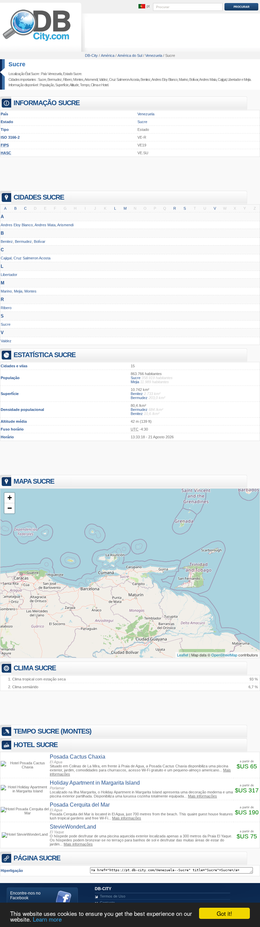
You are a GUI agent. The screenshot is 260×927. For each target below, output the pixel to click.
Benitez (145, 79)
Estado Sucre (72, 74)
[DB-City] (36, 41)
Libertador (234, 79)
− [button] (9, 508)
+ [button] (9, 497)
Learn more (47, 919)
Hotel (104, 85)
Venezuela (145, 114)
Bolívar (193, 79)
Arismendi (91, 79)
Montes (78, 79)
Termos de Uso (112, 896)
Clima (94, 85)
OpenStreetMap (224, 654)
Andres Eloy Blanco (164, 79)
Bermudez (54, 79)
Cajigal (222, 79)
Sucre (16, 64)
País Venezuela (51, 74)
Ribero (67, 79)
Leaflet (182, 654)
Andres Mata (207, 79)
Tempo (84, 85)
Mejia (247, 79)
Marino (183, 79)
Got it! (224, 913)
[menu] (144, 6)
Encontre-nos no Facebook (25, 895)
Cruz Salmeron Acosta (124, 79)
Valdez (103, 79)
